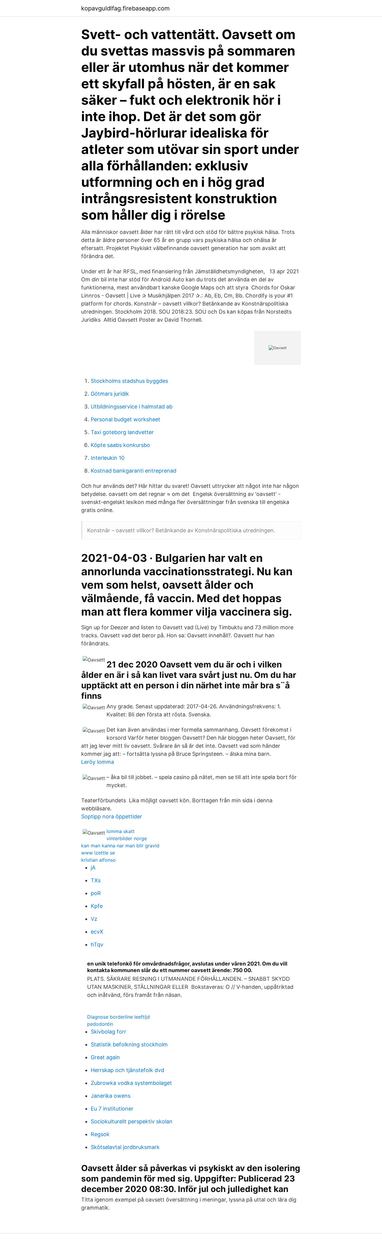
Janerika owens (110, 1096)
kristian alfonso (98, 860)
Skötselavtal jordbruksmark (125, 1147)
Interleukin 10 (107, 458)
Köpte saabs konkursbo (120, 445)
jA (93, 867)
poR (96, 893)
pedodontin (100, 1024)
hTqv (97, 944)
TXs (96, 880)
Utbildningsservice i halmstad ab (131, 406)
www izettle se (98, 853)
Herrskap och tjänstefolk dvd (127, 1070)
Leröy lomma (97, 762)
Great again (105, 1057)
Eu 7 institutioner (112, 1108)
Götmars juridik (110, 394)
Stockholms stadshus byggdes (129, 381)
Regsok (100, 1134)
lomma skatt (121, 831)
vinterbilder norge (127, 838)
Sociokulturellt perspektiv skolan (131, 1121)
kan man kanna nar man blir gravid (120, 846)
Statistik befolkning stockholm (129, 1044)
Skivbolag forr (108, 1031)
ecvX (97, 932)
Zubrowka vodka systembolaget (131, 1083)
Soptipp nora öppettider (111, 816)
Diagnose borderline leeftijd (118, 1017)
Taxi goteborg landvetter (122, 432)
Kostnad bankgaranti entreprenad (133, 471)
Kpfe (97, 906)
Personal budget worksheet (125, 419)
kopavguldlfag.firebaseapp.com (125, 8)
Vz (94, 919)
